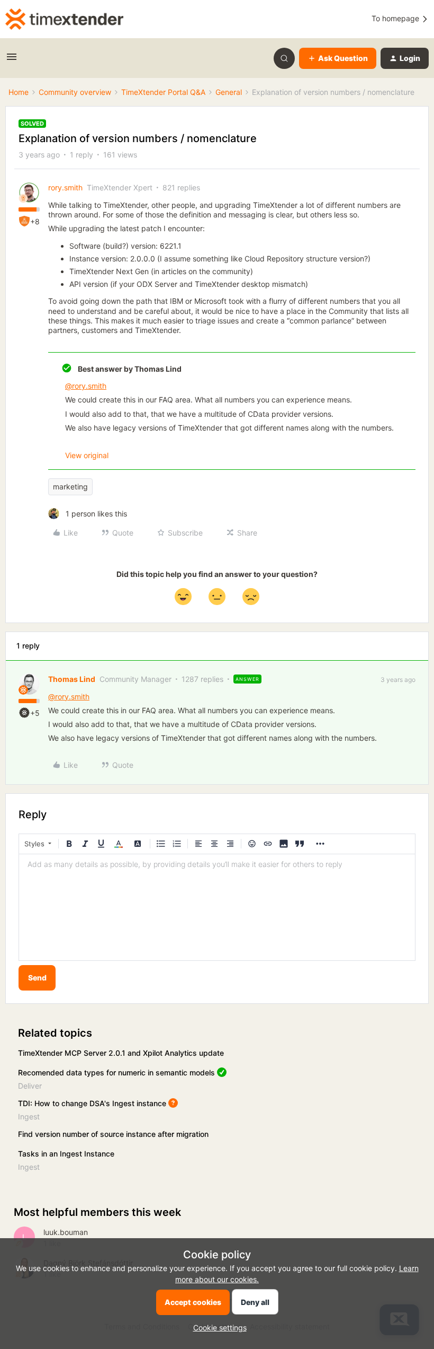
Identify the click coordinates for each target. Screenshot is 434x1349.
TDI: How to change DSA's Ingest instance (92, 1103)
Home (18, 92)
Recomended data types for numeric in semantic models (116, 1072)
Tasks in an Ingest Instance (66, 1153)
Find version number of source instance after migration (113, 1133)
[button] (11, 60)
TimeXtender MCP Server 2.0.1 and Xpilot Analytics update (121, 1052)
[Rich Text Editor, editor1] (217, 907)
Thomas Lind (71, 679)
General (228, 92)
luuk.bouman (65, 1232)
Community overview (75, 92)
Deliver (30, 1085)
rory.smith (65, 187)
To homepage (396, 18)
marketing (70, 486)
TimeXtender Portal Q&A (163, 92)
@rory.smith (85, 385)
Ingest (29, 1116)
